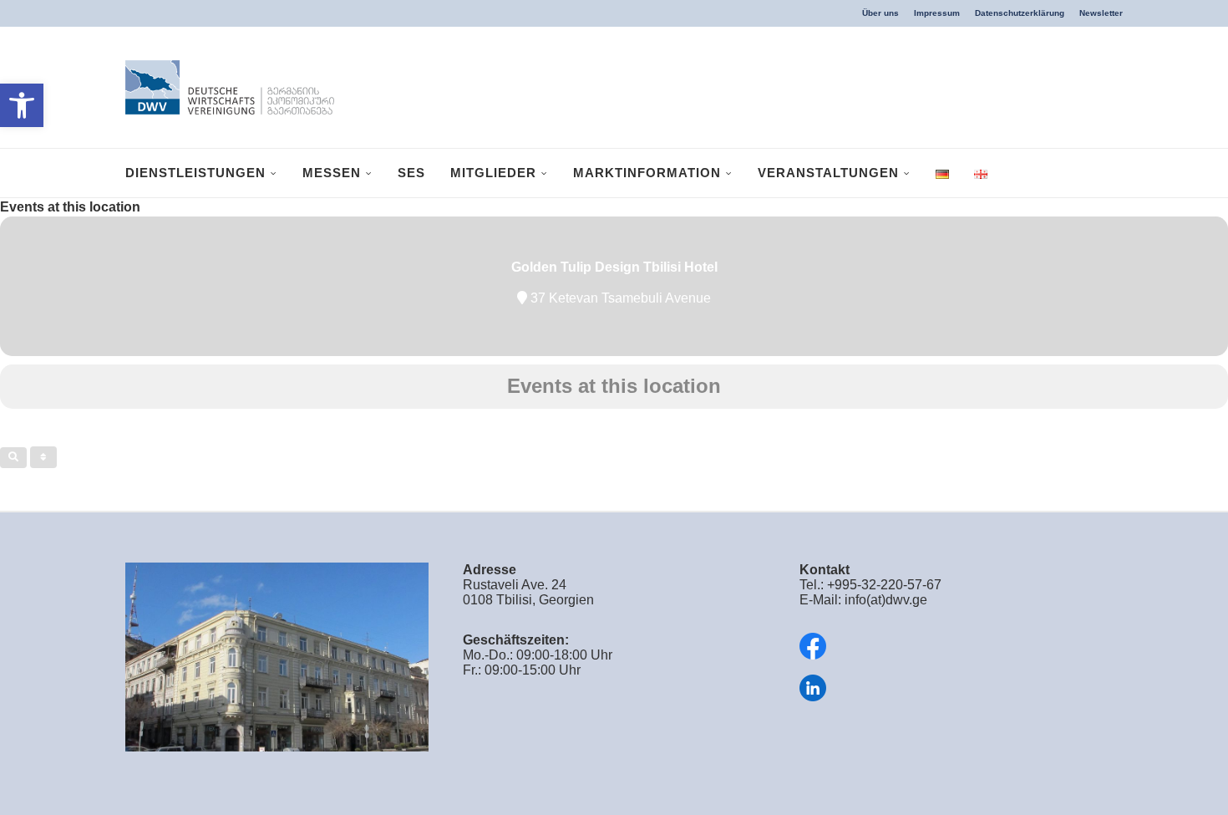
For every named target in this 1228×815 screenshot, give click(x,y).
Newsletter (1101, 13)
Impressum (937, 13)
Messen (331, 173)
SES (411, 173)
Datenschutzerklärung (1019, 13)
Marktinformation (647, 173)
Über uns (880, 13)
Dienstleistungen (195, 173)
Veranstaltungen (828, 173)
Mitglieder (493, 173)
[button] (21, 105)
